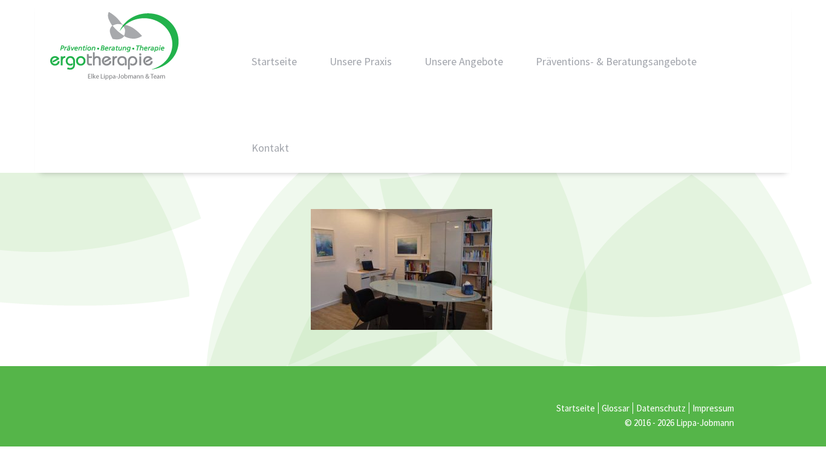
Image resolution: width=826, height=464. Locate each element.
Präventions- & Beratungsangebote (616, 61)
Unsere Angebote (463, 61)
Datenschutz (661, 408)
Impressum (713, 408)
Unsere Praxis (361, 61)
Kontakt (270, 148)
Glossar (615, 408)
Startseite (274, 61)
